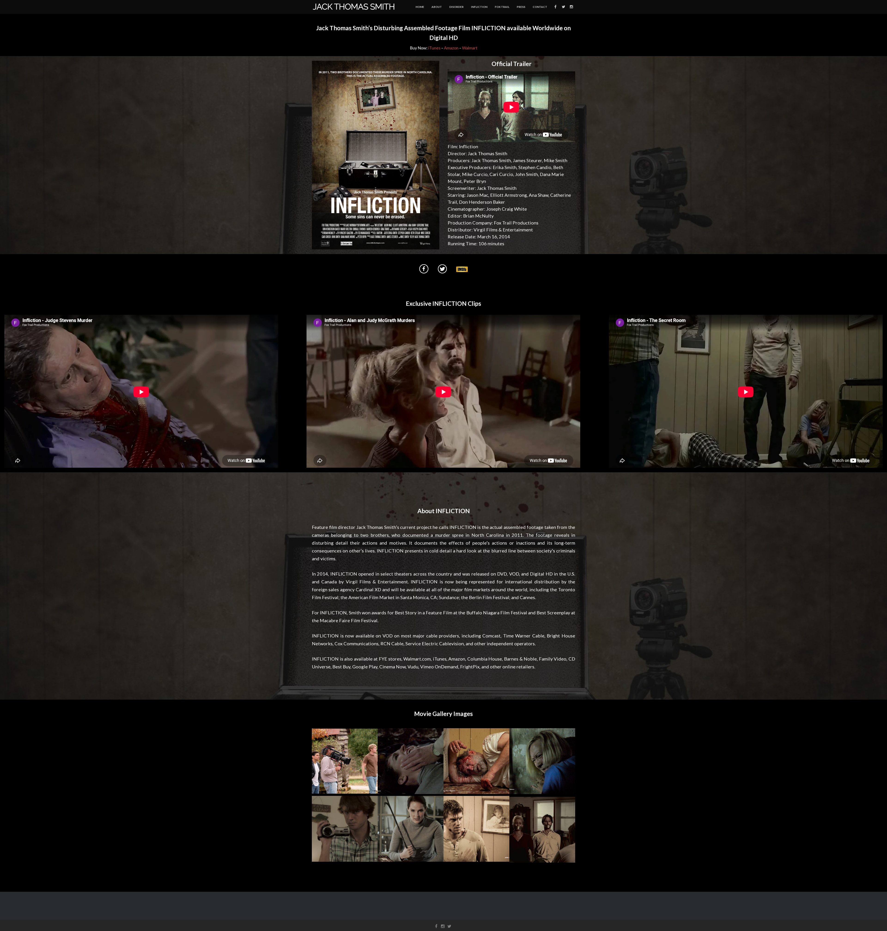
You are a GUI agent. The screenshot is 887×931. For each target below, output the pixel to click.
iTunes (434, 47)
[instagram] (571, 7)
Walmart (469, 47)
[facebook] (555, 7)
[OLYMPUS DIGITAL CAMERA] (345, 760)
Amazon (451, 47)
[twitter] (563, 7)
